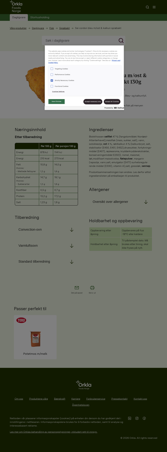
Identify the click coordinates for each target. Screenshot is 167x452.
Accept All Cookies (112, 101)
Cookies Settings (58, 91)
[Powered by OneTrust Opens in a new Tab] (113, 108)
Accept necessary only (93, 101)
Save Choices (56, 101)
